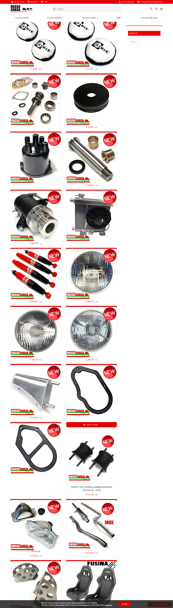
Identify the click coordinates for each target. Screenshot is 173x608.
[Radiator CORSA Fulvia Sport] (91, 216)
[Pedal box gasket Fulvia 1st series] (91, 390)
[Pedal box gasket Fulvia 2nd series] (36, 448)
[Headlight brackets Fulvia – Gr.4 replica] (36, 586)
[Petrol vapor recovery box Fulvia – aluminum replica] (36, 390)
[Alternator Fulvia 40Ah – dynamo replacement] (36, 216)
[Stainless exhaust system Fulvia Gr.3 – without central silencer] (91, 525)
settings (108, 605)
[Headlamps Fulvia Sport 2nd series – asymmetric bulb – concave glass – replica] (36, 525)
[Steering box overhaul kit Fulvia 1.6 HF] (36, 100)
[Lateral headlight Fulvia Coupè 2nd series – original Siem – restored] (91, 274)
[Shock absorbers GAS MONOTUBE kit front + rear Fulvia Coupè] (36, 274)
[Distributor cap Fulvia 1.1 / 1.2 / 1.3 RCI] (36, 158)
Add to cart (92, 424)
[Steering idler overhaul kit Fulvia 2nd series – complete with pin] (91, 158)
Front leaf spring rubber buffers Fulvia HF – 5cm (91, 488)
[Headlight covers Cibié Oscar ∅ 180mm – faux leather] (36, 41)
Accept (124, 604)
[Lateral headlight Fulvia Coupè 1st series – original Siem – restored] (91, 332)
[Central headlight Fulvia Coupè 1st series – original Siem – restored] (36, 332)
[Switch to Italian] (160, 8)
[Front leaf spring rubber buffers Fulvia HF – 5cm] (91, 457)
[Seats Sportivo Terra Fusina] (91, 586)
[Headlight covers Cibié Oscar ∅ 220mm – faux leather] (91, 41)
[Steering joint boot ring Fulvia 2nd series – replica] (91, 100)
